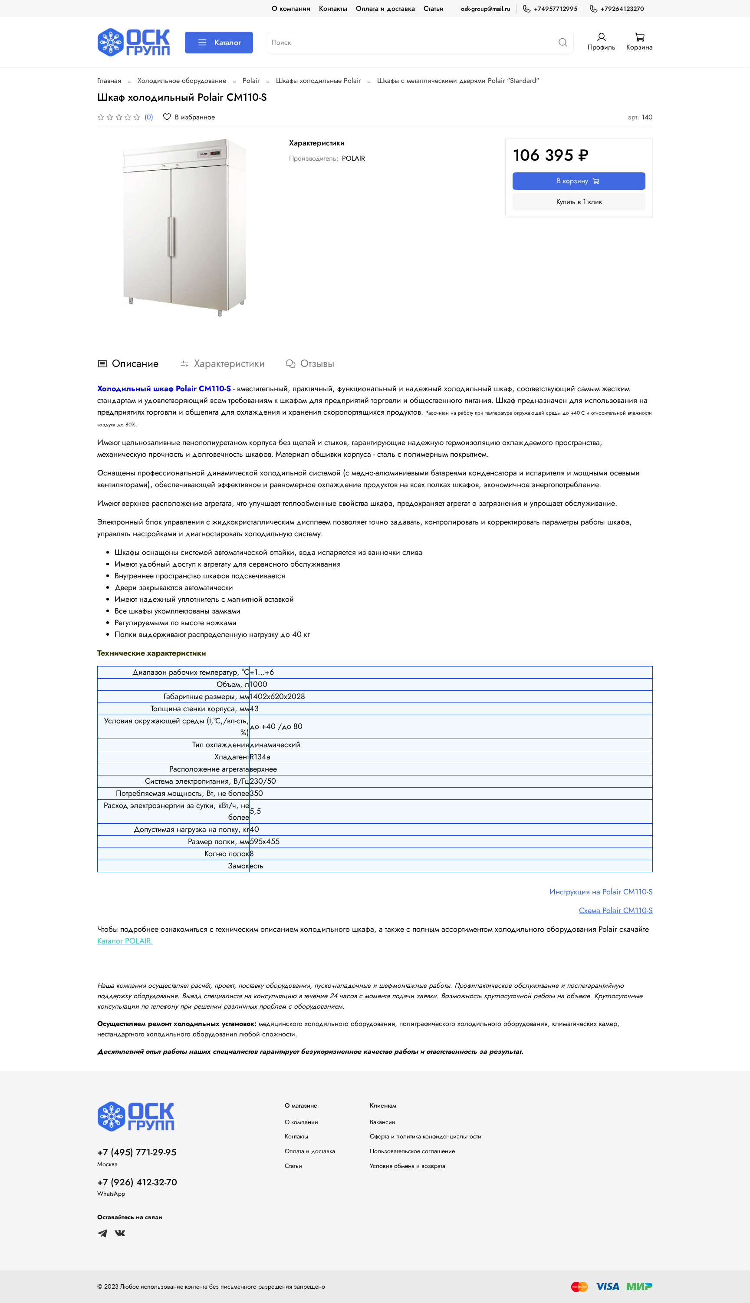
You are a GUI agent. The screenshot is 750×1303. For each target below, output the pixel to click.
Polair (251, 81)
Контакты (333, 8)
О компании (291, 8)
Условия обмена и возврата (407, 1165)
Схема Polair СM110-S (616, 910)
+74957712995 (555, 8)
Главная (109, 81)
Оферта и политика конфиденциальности (425, 1136)
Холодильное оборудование (182, 81)
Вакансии (382, 1122)
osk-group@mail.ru (485, 8)
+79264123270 (622, 8)
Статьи (434, 8)
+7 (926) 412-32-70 (137, 1182)
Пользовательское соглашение (412, 1151)
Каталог (227, 42)
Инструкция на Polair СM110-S (601, 891)
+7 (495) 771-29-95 (136, 1152)
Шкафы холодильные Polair (318, 81)
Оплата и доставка (385, 8)
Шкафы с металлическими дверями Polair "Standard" (458, 81)
